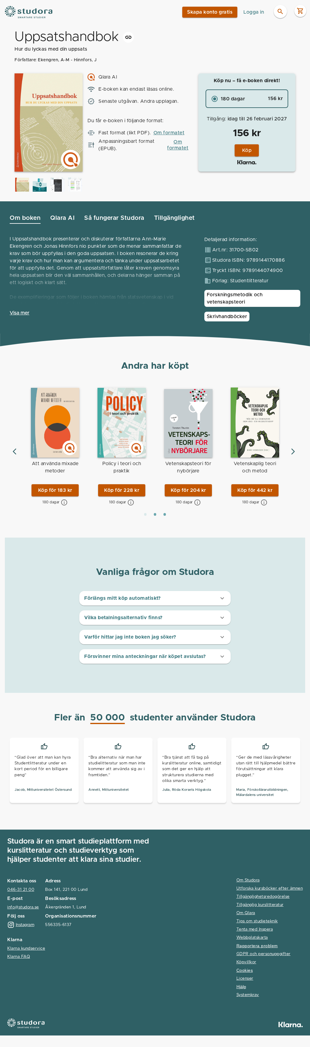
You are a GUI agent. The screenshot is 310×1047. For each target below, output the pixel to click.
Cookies (244, 970)
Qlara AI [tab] (62, 218)
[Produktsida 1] (145, 514)
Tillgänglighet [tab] (174, 218)
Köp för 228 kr (121, 490)
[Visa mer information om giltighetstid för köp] (64, 502)
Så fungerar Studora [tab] (114, 218)
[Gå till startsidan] (29, 12)
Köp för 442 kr (254, 490)
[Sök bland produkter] (280, 11)
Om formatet (169, 132)
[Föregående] (14, 451)
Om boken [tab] (25, 218)
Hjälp (241, 987)
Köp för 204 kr (188, 490)
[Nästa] (293, 451)
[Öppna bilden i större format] (22, 185)
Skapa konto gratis (209, 12)
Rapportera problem (257, 946)
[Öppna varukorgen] (300, 11)
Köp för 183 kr (55, 490)
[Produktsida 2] (155, 514)
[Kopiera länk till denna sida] (128, 37)
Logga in (253, 12)
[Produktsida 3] (164, 514)
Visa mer (19, 312)
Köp (247, 150)
